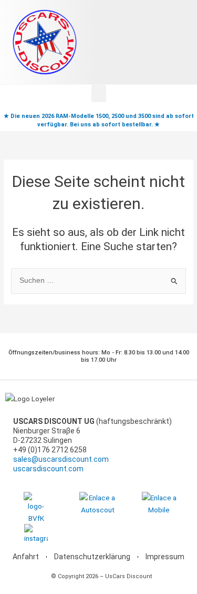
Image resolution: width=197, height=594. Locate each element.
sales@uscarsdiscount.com (61, 459)
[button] (98, 93)
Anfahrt (26, 556)
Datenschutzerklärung (92, 556)
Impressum (165, 556)
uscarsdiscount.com (48, 468)
